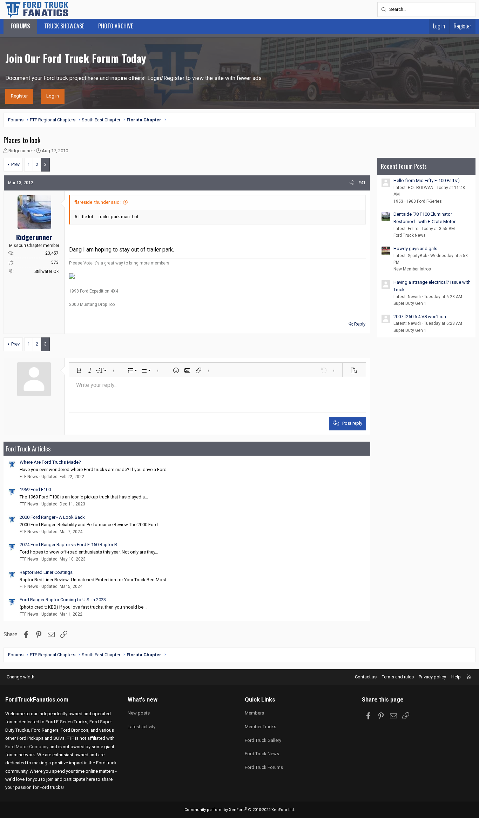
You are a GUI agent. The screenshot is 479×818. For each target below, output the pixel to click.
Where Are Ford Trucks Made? (50, 462)
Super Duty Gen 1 (409, 303)
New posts (139, 713)
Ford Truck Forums (264, 767)
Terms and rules (398, 676)
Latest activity (141, 726)
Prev (15, 164)
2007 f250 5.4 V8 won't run (419, 316)
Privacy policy (432, 676)
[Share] (351, 183)
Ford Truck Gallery (263, 740)
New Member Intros (412, 269)
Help (456, 676)
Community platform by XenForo (239, 809)
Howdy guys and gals (415, 248)
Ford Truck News (409, 235)
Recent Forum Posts (404, 166)
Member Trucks (260, 726)
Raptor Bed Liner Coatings (46, 572)
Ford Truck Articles (28, 448)
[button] (79, 370)
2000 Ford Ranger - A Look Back (52, 517)
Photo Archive (115, 26)
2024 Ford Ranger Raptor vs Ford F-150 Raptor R (68, 544)
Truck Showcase (64, 26)
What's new (142, 699)
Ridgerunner (20, 150)
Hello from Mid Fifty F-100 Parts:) (426, 180)
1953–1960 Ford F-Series (417, 201)
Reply (359, 324)
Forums (20, 26)
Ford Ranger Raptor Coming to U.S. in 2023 (63, 599)
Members (254, 713)
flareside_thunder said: (97, 202)
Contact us (366, 676)
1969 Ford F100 (35, 489)
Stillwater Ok (46, 271)
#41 (362, 182)
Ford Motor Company (26, 746)
